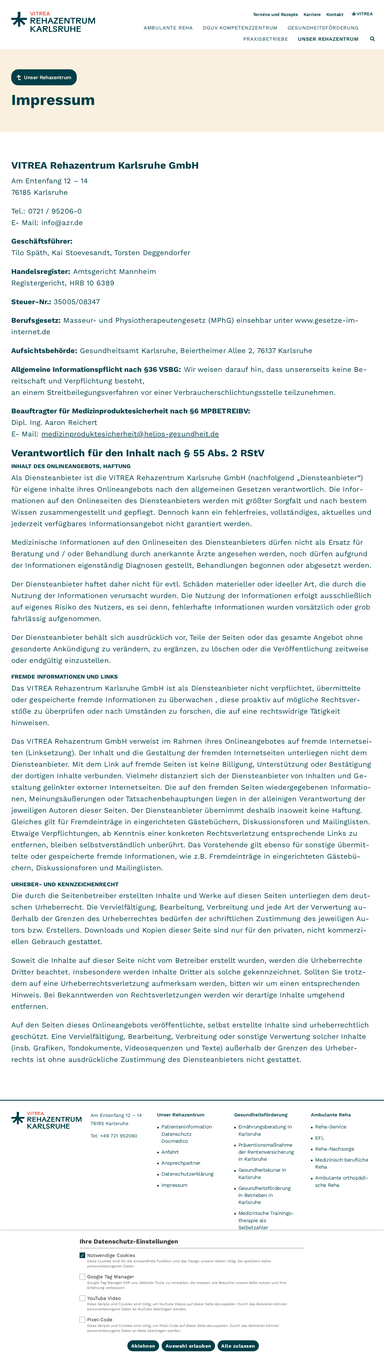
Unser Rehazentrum (328, 39)
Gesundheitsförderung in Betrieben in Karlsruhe (264, 1195)
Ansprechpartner (180, 1163)
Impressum (174, 1185)
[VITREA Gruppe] (362, 14)
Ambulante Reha (168, 28)
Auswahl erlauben (188, 1346)
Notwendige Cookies (179, 1260)
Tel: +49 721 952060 (114, 1136)
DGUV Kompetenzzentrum (240, 28)
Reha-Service (330, 1127)
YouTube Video (187, 1303)
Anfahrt (170, 1152)
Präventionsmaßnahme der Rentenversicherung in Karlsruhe (266, 1152)
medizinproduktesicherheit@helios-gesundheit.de (130, 434)
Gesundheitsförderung (323, 28)
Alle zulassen (238, 1346)
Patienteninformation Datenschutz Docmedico (186, 1134)
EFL (319, 1138)
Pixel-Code (183, 1325)
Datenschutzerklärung (187, 1174)
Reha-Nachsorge (334, 1149)
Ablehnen (143, 1346)
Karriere (312, 14)
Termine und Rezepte (275, 14)
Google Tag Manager (186, 1282)
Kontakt (335, 14)
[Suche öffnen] (372, 38)
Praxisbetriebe (265, 39)
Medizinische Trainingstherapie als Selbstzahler (266, 1220)
